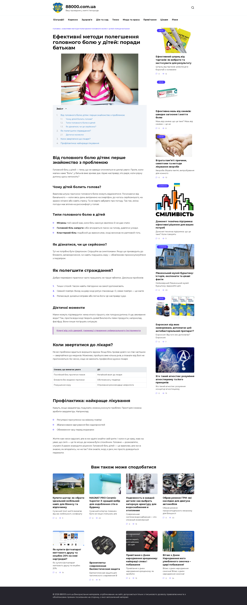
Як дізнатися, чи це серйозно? (81, 126)
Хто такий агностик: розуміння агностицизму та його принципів (175, 379)
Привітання (150, 19)
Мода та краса (131, 19)
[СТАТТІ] (175, 371)
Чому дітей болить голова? (79, 119)
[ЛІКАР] (174, 155)
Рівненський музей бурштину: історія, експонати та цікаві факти (174, 276)
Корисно (73, 19)
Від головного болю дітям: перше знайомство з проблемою (93, 115)
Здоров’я (87, 19)
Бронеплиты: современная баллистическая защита (104, 565)
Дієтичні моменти (75, 135)
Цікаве (164, 19)
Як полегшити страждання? (76, 131)
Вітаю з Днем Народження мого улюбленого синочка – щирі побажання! (177, 560)
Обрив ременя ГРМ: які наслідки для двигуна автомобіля (177, 500)
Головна (57, 29)
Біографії (58, 19)
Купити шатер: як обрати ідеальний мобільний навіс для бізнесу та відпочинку (68, 502)
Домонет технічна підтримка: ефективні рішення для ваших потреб (174, 224)
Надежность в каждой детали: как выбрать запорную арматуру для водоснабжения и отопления (141, 504)
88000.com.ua (81, 6)
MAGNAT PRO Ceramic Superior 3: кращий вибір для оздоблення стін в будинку (104, 502)
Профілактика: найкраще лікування (80, 143)
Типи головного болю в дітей (80, 123)
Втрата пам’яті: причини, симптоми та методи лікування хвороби (171, 163)
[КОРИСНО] (175, 216)
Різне (175, 19)
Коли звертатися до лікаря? (76, 139)
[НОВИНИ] (175, 268)
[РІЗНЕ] (175, 51)
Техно (115, 19)
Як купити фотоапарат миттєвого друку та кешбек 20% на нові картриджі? (67, 554)
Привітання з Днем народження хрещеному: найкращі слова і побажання (142, 560)
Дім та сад (102, 19)
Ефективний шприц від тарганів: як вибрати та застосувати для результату (173, 59)
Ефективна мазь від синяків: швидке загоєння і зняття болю (173, 114)
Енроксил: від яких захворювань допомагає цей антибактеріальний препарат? (175, 327)
